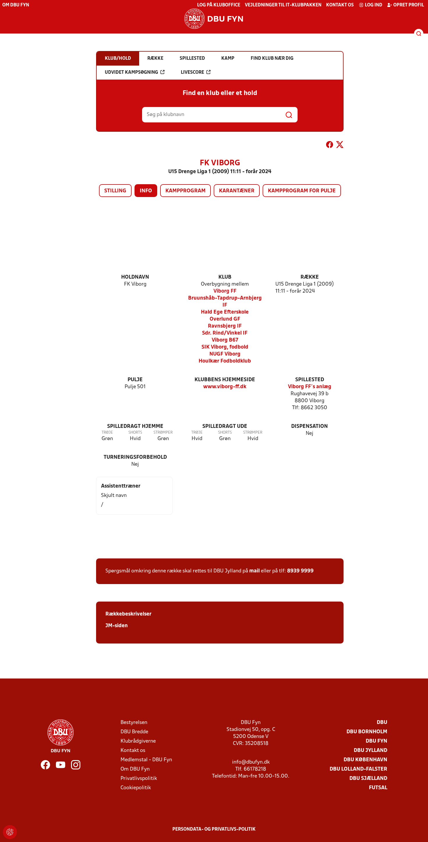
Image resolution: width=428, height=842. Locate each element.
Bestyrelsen (134, 722)
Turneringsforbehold (135, 457)
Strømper (163, 433)
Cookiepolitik (136, 787)
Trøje (107, 433)
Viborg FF (224, 291)
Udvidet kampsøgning (131, 73)
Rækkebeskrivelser (128, 614)
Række (309, 277)
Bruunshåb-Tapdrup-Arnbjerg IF (225, 302)
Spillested (309, 379)
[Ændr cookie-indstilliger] (10, 832)
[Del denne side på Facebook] (329, 145)
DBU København (365, 759)
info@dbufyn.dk (251, 762)
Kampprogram (185, 191)
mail (254, 571)
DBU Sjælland (368, 778)
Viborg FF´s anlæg (309, 386)
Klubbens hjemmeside (224, 379)
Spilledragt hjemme (135, 426)
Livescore (192, 73)
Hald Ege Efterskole (225, 312)
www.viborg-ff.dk (224, 386)
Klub (224, 277)
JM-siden (116, 625)
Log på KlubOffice (218, 5)
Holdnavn (135, 277)
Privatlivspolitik (139, 778)
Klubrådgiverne (138, 741)
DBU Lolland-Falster (358, 769)
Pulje (135, 379)
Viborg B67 (225, 340)
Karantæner (236, 191)
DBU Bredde (134, 732)
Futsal (378, 787)
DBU (382, 722)
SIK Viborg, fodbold (224, 347)
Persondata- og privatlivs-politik (214, 829)
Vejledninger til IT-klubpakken (283, 5)
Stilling (115, 191)
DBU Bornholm (366, 732)
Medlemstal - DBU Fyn (146, 759)
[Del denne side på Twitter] (340, 145)
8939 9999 (300, 571)
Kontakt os (340, 5)
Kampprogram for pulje (302, 191)
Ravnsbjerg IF (225, 326)
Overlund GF (225, 319)
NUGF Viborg (224, 354)
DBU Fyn (376, 741)
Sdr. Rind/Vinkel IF (224, 333)
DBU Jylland (370, 750)
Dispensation (309, 426)
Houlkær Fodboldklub (225, 361)
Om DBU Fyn (15, 5)
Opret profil (408, 5)
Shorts (135, 433)
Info (146, 191)
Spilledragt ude (224, 426)
